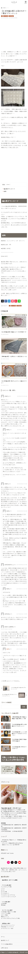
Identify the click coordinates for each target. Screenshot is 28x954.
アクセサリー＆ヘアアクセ (8, 895)
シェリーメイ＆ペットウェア (8, 896)
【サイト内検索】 (6, 702)
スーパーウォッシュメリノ (8, 925)
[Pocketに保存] (12, 301)
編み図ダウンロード (9, 189)
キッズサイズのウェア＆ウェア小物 (10, 918)
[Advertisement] (14, 35)
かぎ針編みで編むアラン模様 (8, 911)
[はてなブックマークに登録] (9, 301)
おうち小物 (6, 16)
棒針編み (3, 905)
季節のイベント (5, 916)
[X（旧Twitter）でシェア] (2, 301)
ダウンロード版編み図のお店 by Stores (12, 843)
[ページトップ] (24, 950)
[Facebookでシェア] (5, 301)
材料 (5, 191)
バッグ (3, 888)
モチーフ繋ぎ (4, 915)
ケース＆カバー (5, 893)
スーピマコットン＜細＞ (7, 928)
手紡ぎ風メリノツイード (7, 926)
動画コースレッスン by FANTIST (11, 844)
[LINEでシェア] (19, 301)
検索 (23, 707)
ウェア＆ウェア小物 (6, 886)
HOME (4, 7)
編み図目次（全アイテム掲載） (10, 880)
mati (7, 649)
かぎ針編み (11, 16)
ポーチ (3, 890)
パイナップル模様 (5, 913)
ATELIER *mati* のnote (7, 853)
